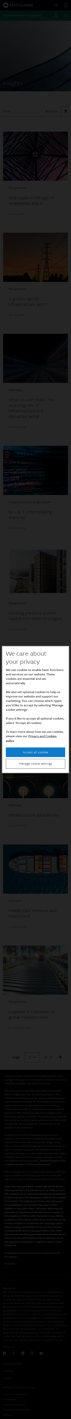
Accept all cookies (35, 752)
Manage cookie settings (35, 764)
